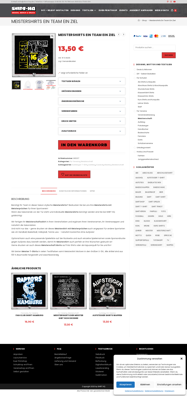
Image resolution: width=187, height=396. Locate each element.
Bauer (138, 192)
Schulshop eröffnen (22, 364)
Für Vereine (75, 161)
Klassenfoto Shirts (146, 96)
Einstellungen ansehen (169, 384)
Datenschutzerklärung (134, 391)
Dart (149, 197)
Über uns (58, 364)
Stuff (140, 106)
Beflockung (101, 361)
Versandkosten (69, 61)
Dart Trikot (157, 206)
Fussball (99, 164)
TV (168, 240)
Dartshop (140, 202)
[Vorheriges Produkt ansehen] (119, 34)
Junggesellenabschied (148, 159)
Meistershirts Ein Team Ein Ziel (162, 20)
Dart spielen (154, 202)
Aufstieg (92, 164)
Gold (160, 216)
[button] (181, 358)
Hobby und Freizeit (145, 151)
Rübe (157, 235)
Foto (163, 211)
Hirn (169, 216)
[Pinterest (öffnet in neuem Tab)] (167, 1)
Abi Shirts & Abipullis (147, 82)
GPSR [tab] (92, 191)
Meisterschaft (87, 161)
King (138, 221)
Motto (139, 235)
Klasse (147, 221)
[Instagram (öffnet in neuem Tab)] (171, 1)
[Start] (139, 20)
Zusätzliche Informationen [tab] (73, 191)
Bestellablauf (60, 354)
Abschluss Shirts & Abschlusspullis (153, 85)
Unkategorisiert (143, 147)
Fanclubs (24, 313)
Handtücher (143, 129)
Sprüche (168, 235)
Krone (146, 226)
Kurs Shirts (159, 226)
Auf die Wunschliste (75, 175)
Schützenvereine (145, 143)
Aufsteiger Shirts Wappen (107, 315)
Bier (161, 192)
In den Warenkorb (84, 145)
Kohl (138, 226)
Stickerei (100, 371)
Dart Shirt (161, 197)
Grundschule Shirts (146, 89)
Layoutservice (20, 357)
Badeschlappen (142, 187)
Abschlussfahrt (165, 173)
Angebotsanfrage (62, 357)
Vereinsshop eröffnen (23, 368)
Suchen (169, 55)
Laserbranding (102, 368)
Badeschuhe (143, 132)
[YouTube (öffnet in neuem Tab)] (174, 1)
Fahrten (141, 155)
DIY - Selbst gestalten (146, 73)
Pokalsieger (143, 125)
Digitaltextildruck (103, 364)
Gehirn (151, 216)
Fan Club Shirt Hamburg (29, 315)
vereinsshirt (156, 245)
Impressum (169, 391)
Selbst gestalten (21, 371)
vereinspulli (141, 245)
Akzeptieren (125, 384)
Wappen (170, 245)
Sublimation (101, 375)
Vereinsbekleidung (146, 115)
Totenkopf (158, 240)
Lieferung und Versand (65, 361)
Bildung (139, 197)
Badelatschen (154, 182)
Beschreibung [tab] (49, 191)
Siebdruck (100, 354)
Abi (137, 173)
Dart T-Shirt (141, 206)
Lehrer (138, 230)
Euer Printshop (20, 361)
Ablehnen (145, 384)
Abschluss (148, 173)
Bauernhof (150, 192)
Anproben (18, 354)
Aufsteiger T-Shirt (79, 164)
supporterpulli (142, 240)
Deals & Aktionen (144, 69)
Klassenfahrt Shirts (146, 92)
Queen (148, 235)
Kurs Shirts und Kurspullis (148, 99)
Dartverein (141, 211)
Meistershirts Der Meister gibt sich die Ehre (68, 317)
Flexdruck (100, 357)
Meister (107, 164)
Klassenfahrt (160, 221)
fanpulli (153, 211)
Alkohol (139, 177)
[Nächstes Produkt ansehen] (123, 34)
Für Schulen (142, 78)
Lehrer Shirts (143, 103)
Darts (140, 139)
